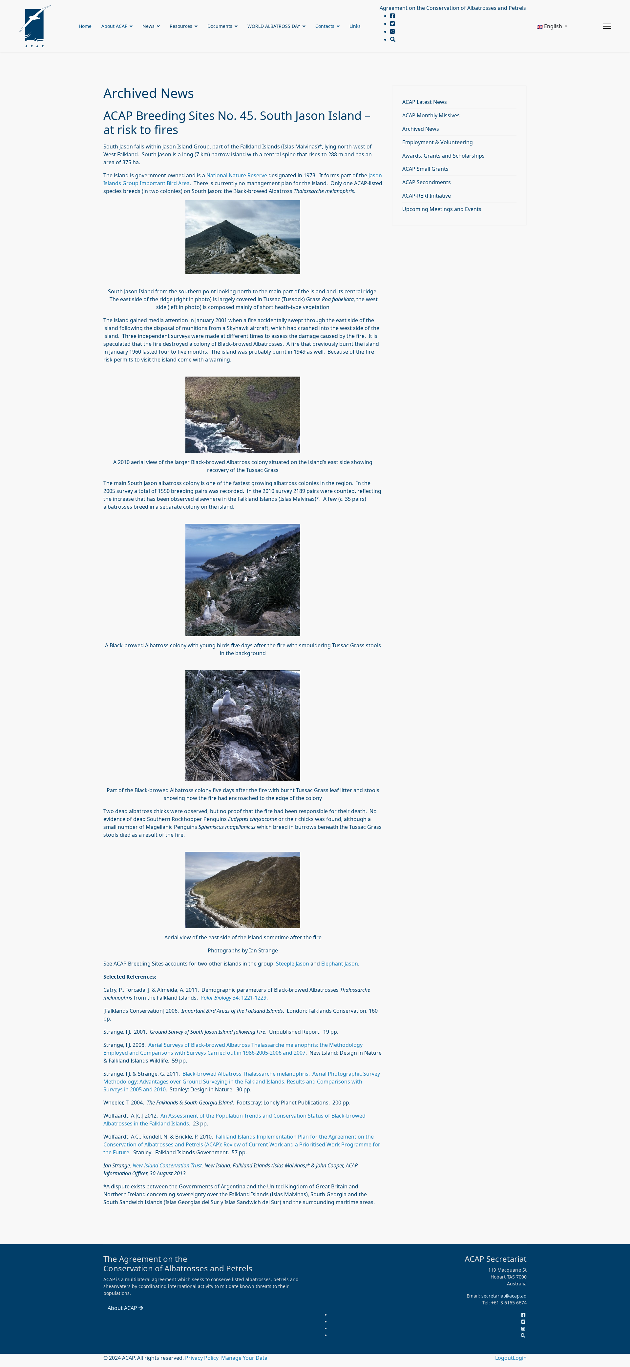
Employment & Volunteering (437, 142)
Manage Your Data (244, 1357)
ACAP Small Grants (425, 168)
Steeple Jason (292, 963)
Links (355, 26)
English (553, 26)
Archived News (420, 128)
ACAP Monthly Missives (431, 115)
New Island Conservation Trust (167, 1165)
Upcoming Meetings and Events (441, 209)
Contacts (324, 26)
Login (520, 1357)
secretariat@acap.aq (504, 1296)
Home (85, 26)
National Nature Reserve (236, 175)
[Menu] (607, 26)
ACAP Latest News (424, 102)
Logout (504, 1357)
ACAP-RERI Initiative (426, 195)
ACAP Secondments (426, 182)
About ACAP (114, 26)
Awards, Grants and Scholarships (443, 155)
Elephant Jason (339, 963)
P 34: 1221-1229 (233, 997)
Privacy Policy (202, 1357)
